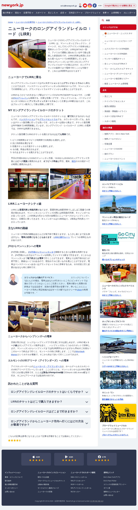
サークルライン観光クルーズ (48, 488)
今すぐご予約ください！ (111, 191)
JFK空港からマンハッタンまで (41, 252)
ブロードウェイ (91, 12)
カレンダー (128, 12)
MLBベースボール (77, 484)
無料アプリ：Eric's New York (116, 134)
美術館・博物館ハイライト (115, 111)
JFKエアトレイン (20, 98)
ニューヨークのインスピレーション (52, 472)
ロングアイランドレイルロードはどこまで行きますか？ (44, 411)
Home (10, 22)
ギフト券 (107, 488)
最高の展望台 (110, 106)
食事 (105, 12)
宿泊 (17, 12)
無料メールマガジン (112, 139)
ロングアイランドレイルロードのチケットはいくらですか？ (47, 391)
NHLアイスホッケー (78, 481)
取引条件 (8, 481)
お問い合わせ (10, 491)
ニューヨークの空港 (45, 491)
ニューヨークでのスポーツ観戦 (83, 472)
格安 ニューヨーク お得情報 (116, 83)
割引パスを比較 (43, 477)
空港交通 (108, 144)
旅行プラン (109, 153)
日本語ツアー (74, 12)
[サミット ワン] (118, 380)
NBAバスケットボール (79, 477)
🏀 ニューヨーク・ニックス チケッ (118, 34)
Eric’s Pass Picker (110, 481)
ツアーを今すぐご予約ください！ (115, 366)
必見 (62, 12)
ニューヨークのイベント (114, 158)
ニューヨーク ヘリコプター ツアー (118, 42)
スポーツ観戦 (110, 121)
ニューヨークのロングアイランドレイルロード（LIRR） (59, 22)
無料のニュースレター (112, 491)
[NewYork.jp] (12, 5)
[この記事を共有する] (88, 29)
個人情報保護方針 (11, 484)
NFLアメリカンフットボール (81, 488)
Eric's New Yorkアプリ (112, 477)
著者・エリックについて (14, 477)
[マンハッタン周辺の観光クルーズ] (118, 204)
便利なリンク (109, 472)
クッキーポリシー (11, 488)
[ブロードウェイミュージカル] (118, 413)
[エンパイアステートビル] (118, 171)
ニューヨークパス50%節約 (115, 53)
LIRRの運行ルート (62, 237)
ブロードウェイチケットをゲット (115, 435)
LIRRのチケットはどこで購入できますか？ (36, 401)
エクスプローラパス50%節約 (116, 48)
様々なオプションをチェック (113, 259)
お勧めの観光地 (43, 484)
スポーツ (39, 12)
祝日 (74, 161)
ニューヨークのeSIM (113, 149)
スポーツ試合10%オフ (113, 116)
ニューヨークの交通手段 (25, 22)
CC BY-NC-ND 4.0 (96, 501)
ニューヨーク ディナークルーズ (117, 73)
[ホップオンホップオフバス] (118, 309)
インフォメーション (13, 472)
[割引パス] (118, 237)
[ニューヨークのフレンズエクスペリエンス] (118, 273)
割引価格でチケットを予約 (112, 399)
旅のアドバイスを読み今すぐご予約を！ (118, 330)
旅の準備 (6, 12)
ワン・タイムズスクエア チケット (118, 68)
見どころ (52, 12)
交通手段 (27, 12)
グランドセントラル (48, 119)
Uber (79, 289)
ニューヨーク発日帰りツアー (116, 78)
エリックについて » (80, 277)
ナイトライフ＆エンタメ (114, 101)
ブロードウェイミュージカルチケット (51, 481)
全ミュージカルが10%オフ (115, 63)
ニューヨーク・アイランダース (47, 366)
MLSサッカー (75, 491)
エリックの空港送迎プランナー (115, 484)
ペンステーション (27, 119)
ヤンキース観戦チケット (114, 58)
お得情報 (115, 12)
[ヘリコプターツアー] (118, 344)
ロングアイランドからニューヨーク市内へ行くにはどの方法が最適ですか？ (47, 422)
